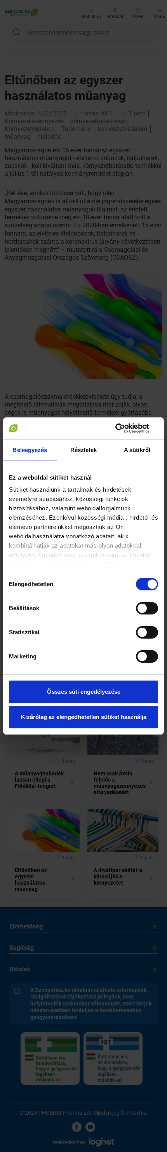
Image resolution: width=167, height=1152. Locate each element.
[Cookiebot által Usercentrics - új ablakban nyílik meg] (124, 428)
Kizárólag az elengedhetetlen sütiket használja (83, 717)
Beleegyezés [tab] (29, 450)
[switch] (147, 608)
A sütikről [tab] (137, 450)
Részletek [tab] (83, 450)
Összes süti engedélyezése (83, 691)
